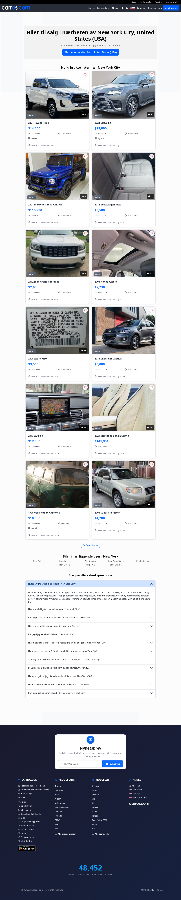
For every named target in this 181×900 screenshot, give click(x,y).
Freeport (90, 564)
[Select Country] (132, 8)
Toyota (58, 786)
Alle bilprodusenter (67, 834)
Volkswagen (60, 803)
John (154, 890)
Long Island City (116, 561)
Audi (57, 828)
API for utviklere (28, 825)
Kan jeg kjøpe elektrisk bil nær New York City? (51, 634)
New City (64, 564)
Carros (91, 8)
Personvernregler (28, 837)
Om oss (24, 833)
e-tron (95, 811)
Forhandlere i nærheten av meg (35, 789)
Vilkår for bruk (27, 841)
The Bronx (90, 561)
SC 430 (95, 790)
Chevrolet (59, 790)
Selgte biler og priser (30, 821)
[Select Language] (127, 8)
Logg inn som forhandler (142, 2)
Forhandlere (103, 8)
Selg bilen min (24, 810)
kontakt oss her (27, 829)
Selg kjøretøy (171, 8)
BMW (57, 820)
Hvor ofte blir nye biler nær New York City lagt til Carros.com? (59, 684)
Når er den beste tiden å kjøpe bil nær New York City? (54, 625)
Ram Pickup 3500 (99, 820)
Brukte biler (23, 797)
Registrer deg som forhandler (166, 2)
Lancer (95, 807)
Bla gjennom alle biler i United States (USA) (90, 52)
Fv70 (94, 828)
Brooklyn (64, 561)
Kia (56, 824)
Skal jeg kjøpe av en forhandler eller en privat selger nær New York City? (64, 659)
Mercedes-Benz (62, 807)
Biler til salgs (26, 793)
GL (93, 803)
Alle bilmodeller (102, 834)
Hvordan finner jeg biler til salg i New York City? (52, 583)
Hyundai (58, 816)
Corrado (95, 794)
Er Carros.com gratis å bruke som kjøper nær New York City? (58, 667)
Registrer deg (155, 8)
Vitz (93, 799)
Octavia (95, 786)
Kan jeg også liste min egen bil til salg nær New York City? (56, 692)
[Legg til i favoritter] (85, 74)
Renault (58, 811)
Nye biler (22, 802)
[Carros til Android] (122, 8)
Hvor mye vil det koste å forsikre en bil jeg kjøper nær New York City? (62, 651)
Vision (94, 824)
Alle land (136, 786)
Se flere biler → (90, 545)
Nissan (58, 799)
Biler (117, 8)
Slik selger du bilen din (31, 814)
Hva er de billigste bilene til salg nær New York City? (54, 609)
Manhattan (142, 561)
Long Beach (116, 564)
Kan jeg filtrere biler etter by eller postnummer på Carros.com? (59, 617)
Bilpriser (24, 818)
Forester (95, 816)
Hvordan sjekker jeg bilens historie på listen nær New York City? (60, 676)
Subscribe (114, 763)
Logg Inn (141, 8)
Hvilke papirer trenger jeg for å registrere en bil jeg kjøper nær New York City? (67, 642)
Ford (57, 794)
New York (38, 561)
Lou (161, 890)
